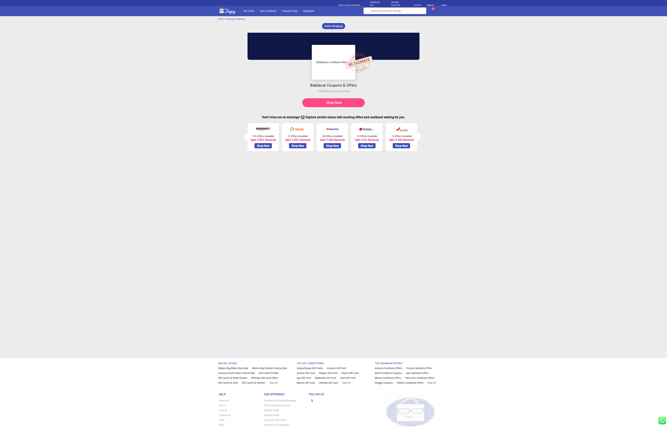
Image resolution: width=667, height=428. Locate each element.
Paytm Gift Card (350, 373)
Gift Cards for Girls (228, 382)
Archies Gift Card (306, 373)
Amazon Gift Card (336, 368)
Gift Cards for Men (269, 373)
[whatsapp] (662, 421)
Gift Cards (248, 11)
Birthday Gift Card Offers (264, 377)
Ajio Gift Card (304, 377)
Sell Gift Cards (271, 410)
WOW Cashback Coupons (388, 373)
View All (273, 382)
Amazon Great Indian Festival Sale (236, 373)
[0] (432, 12)
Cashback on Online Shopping (280, 400)
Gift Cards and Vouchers (277, 405)
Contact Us (225, 415)
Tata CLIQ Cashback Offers (419, 377)
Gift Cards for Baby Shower (232, 377)
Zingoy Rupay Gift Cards (310, 368)
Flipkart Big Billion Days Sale (233, 368)
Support (417, 5)
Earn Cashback (268, 11)
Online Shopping (333, 26)
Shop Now (334, 102)
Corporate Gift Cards (275, 420)
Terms (222, 405)
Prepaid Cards (289, 11)
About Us (224, 400)
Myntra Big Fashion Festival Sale (269, 368)
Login (443, 5)
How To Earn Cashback (276, 424)
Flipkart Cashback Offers (410, 382)
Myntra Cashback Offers (388, 377)
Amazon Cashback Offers (388, 368)
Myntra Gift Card (306, 382)
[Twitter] (312, 400)
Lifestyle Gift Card (328, 382)
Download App (375, 3)
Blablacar (241, 18)
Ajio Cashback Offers (417, 373)
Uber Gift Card (347, 377)
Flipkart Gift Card (328, 373)
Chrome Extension (395, 3)
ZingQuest (308, 11)
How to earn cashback (349, 5)
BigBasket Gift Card (325, 377)
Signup (430, 5)
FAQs (222, 420)
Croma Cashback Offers (419, 368)
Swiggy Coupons (384, 382)
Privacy (223, 410)
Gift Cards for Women (253, 382)
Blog (221, 424)
